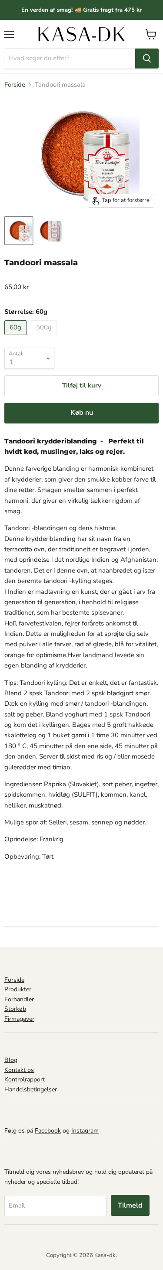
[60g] (16, 337)
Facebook (48, 1131)
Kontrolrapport (24, 1079)
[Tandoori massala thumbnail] (19, 230)
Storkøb (15, 1009)
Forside (14, 84)
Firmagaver (19, 1019)
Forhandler (19, 999)
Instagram (85, 1131)
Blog (10, 1060)
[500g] (45, 337)
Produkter (17, 989)
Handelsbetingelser (30, 1089)
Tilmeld (130, 1205)
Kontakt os (19, 1070)
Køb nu (81, 412)
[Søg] (147, 58)
